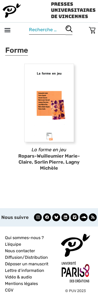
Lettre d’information (24, 270)
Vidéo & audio (18, 277)
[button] (8, 30)
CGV (9, 290)
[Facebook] (47, 217)
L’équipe (13, 244)
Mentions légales (21, 283)
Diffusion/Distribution (26, 257)
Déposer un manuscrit (26, 263)
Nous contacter (20, 250)
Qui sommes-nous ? (24, 237)
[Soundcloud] (84, 217)
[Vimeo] (74, 217)
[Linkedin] (65, 217)
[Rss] (93, 217)
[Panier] (92, 29)
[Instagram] (38, 217)
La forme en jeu (49, 150)
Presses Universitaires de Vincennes (73, 10)
